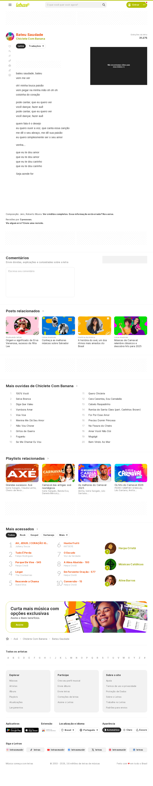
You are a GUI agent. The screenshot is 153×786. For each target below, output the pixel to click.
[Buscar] (104, 5)
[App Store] (31, 730)
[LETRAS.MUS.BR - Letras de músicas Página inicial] (22, 5)
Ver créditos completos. (55, 214)
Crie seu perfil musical (69, 680)
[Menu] (10, 5)
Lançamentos (16, 707)
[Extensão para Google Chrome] (49, 730)
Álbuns (12, 691)
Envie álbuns (64, 686)
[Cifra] (9, 61)
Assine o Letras (65, 702)
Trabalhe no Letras (116, 702)
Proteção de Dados (116, 691)
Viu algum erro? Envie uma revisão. (25, 223)
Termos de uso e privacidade (121, 686)
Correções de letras (68, 697)
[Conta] (144, 5)
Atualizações (16, 702)
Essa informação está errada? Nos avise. (91, 214)
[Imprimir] (9, 65)
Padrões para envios (116, 707)
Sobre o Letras (113, 697)
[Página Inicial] (7, 638)
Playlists (13, 697)
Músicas (13, 680)
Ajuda (109, 680)
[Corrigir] (9, 70)
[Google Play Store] (14, 730)
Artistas (13, 686)
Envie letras (64, 691)
